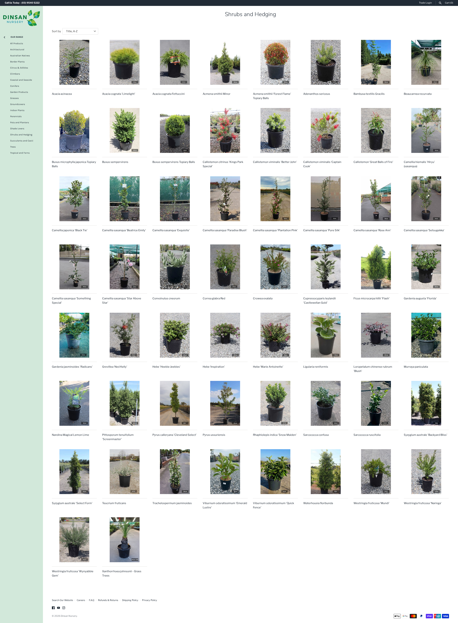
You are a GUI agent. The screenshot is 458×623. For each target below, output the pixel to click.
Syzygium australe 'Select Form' (72, 503)
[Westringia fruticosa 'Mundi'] (376, 471)
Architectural (17, 49)
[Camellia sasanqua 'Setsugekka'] (426, 198)
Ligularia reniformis (315, 366)
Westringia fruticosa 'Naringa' (423, 503)
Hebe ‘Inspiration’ (214, 366)
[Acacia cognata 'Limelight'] (124, 62)
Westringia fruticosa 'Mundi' (371, 503)
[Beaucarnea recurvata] (426, 62)
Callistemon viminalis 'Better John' (275, 162)
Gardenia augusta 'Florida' (420, 298)
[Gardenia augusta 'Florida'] (426, 266)
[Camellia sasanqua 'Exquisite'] (174, 198)
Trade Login (425, 2)
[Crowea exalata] (275, 266)
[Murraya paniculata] (426, 335)
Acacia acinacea (62, 93)
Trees (13, 146)
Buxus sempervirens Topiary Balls (173, 162)
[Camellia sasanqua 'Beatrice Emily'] (124, 198)
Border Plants (17, 61)
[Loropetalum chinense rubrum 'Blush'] (376, 335)
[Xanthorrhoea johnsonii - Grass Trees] (124, 539)
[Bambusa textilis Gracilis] (376, 62)
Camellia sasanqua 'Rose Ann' (372, 230)
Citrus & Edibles (19, 67)
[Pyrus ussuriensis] (225, 403)
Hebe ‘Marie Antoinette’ (268, 366)
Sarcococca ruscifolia (367, 434)
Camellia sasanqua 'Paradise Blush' (225, 230)
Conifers (14, 86)
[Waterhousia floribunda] (325, 471)
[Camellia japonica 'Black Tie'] (74, 198)
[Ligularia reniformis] (325, 335)
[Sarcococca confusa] (325, 403)
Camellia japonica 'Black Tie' (69, 230)
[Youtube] (58, 608)
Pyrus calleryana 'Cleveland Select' (174, 434)
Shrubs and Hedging (21, 134)
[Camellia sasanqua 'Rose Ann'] (376, 198)
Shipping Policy (130, 600)
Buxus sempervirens (115, 162)
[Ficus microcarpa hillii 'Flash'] (376, 266)
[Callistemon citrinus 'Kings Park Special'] (225, 130)
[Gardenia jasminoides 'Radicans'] (74, 335)
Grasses (14, 98)
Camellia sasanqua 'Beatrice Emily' (124, 230)
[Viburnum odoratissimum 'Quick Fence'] (275, 471)
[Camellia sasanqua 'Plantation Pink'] (275, 198)
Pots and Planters (19, 122)
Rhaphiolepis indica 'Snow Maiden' (275, 434)
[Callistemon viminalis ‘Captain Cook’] (325, 130)
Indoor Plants (17, 110)
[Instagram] (63, 608)
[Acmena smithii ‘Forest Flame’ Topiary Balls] (275, 62)
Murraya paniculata (416, 366)
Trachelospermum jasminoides (172, 503)
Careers (81, 600)
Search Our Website (62, 600)
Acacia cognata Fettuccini (168, 93)
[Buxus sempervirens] (124, 130)
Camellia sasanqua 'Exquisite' (171, 230)
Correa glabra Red (214, 298)
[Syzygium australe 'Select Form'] (74, 471)
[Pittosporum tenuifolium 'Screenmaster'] (124, 403)
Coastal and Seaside (21, 80)
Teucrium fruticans (114, 503)
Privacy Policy (149, 600)
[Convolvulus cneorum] (174, 266)
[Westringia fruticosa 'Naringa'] (426, 471)
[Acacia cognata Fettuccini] (174, 62)
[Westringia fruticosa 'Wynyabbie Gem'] (74, 539)
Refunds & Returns (108, 600)
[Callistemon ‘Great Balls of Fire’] (376, 130)
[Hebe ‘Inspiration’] (225, 335)
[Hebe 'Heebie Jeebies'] (174, 335)
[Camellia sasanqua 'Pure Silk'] (325, 198)
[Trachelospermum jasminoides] (174, 471)
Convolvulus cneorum (166, 298)
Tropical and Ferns (20, 152)
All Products (16, 43)
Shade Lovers (17, 128)
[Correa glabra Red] (225, 266)
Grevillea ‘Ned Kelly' (114, 366)
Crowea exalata (262, 298)
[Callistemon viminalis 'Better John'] (275, 130)
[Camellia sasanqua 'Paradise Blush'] (225, 198)
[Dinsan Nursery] (21, 18)
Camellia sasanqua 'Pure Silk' (321, 230)
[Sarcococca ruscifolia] (376, 403)
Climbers (15, 73)
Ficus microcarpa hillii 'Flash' (372, 298)
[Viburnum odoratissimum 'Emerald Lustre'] (225, 471)
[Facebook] (53, 608)
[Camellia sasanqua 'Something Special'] (74, 266)
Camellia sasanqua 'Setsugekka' (424, 230)
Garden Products (19, 92)
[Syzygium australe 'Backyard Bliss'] (426, 403)
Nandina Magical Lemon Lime (70, 434)
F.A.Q (91, 600)
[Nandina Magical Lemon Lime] (74, 403)
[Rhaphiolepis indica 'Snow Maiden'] (275, 403)
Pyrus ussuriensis (214, 434)
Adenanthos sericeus (316, 93)
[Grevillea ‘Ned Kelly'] (124, 335)
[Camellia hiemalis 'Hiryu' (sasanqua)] (426, 130)
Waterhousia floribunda (318, 503)
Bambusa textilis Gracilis (369, 93)
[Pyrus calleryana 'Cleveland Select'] (174, 403)
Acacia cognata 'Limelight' (118, 93)
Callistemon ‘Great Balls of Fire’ (373, 162)
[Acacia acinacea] (74, 62)
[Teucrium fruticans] (124, 471)
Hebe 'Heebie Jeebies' (166, 366)
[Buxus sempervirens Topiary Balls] (174, 130)
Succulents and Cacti (21, 140)
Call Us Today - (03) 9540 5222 (22, 2)
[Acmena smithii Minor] (225, 62)
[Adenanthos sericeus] (325, 62)
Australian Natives (20, 55)
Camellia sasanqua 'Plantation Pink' (275, 230)
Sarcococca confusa (316, 434)
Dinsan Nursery (69, 616)
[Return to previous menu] (4, 37)
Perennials (16, 116)
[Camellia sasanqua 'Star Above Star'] (124, 266)
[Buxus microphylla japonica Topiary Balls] (74, 130)
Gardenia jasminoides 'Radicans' (72, 366)
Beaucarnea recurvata (418, 93)
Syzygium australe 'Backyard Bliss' (425, 434)
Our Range (17, 37)
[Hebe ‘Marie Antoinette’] (275, 335)
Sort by (56, 31)
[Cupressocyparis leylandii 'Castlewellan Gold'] (325, 266)
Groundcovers (17, 104)
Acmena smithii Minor (216, 93)
